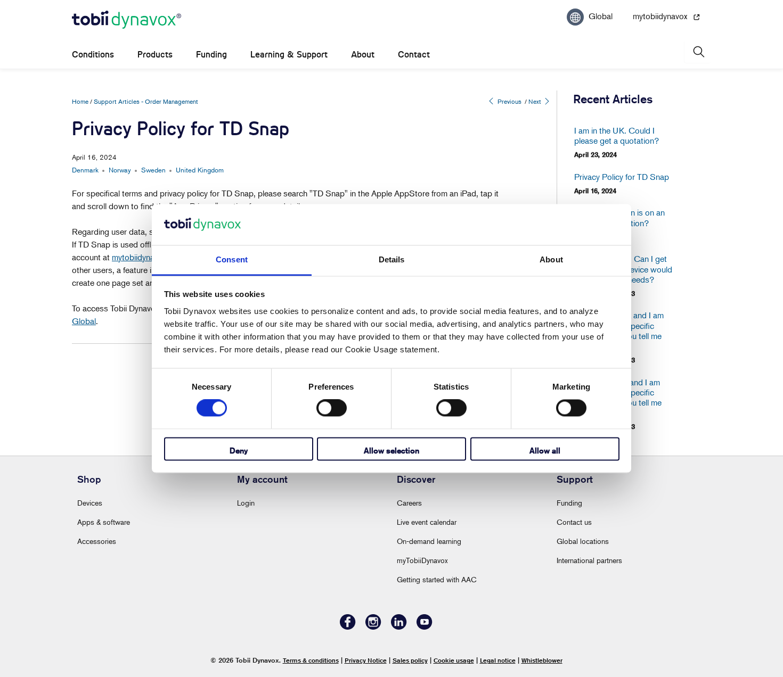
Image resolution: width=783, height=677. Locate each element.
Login (246, 502)
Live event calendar (426, 521)
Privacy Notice (366, 660)
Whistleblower (541, 660)
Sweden (153, 170)
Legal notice (498, 660)
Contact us (574, 521)
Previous (508, 101)
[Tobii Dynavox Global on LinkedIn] (399, 626)
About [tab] (551, 259)
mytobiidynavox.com (148, 257)
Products (155, 54)
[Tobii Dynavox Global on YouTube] (424, 626)
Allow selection (391, 450)
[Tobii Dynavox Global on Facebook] (348, 626)
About (362, 54)
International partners (589, 560)
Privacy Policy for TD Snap (621, 177)
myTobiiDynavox (422, 560)
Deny (239, 450)
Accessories (96, 541)
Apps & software (103, 521)
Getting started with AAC (437, 579)
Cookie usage (454, 660)
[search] (697, 52)
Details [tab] (392, 259)
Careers (409, 502)
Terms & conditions (311, 660)
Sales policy (410, 660)
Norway (120, 170)
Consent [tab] (232, 259)
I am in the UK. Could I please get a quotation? (616, 136)
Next (535, 101)
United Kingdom (200, 170)
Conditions (93, 54)
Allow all (544, 450)
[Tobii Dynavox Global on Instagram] (373, 626)
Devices (89, 502)
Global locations (583, 541)
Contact (414, 54)
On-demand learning (429, 541)
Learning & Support (289, 54)
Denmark (85, 170)
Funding (211, 54)
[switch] (331, 408)
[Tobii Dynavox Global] (126, 20)
